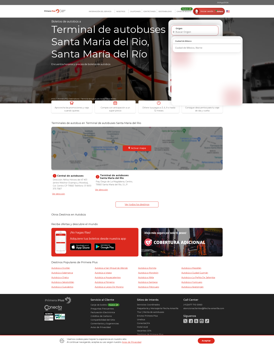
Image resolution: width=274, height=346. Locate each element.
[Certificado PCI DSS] (60, 316)
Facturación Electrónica (103, 312)
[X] (185, 321)
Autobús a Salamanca (62, 273)
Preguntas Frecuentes (102, 308)
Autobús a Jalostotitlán (62, 282)
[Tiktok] (207, 321)
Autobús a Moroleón (148, 273)
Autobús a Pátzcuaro (148, 287)
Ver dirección (58, 194)
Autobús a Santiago (148, 282)
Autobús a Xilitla (146, 277)
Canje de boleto (99, 305)
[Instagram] (202, 321)
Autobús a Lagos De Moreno (109, 287)
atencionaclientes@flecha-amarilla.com (203, 308)
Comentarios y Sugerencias (105, 323)
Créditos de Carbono (101, 316)
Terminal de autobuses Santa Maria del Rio (98, 99)
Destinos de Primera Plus (150, 334)
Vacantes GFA (144, 330)
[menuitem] (101, 11)
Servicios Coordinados (148, 304)
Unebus (141, 319)
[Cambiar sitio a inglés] (228, 11)
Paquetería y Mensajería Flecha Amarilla (157, 308)
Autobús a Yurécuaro (191, 282)
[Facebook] (191, 321)
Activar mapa (138, 148)
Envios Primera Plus (147, 316)
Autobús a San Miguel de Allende (111, 268)
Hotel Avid (142, 327)
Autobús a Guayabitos (62, 287)
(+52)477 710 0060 (192, 304)
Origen (179, 28)
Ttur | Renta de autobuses (150, 312)
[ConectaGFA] (67, 308)
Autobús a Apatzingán (192, 287)
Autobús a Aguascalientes (108, 277)
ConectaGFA (143, 323)
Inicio (53, 99)
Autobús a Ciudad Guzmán (194, 273)
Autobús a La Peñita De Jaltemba (198, 277)
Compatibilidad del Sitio (103, 320)
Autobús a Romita (147, 268)
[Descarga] (80, 246)
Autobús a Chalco (60, 277)
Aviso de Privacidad (101, 327)
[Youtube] (196, 321)
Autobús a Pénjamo (105, 282)
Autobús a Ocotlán (60, 268)
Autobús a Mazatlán (191, 268)
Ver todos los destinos (137, 204)
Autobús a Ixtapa (103, 273)
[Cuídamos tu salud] (49, 316)
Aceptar (206, 340)
